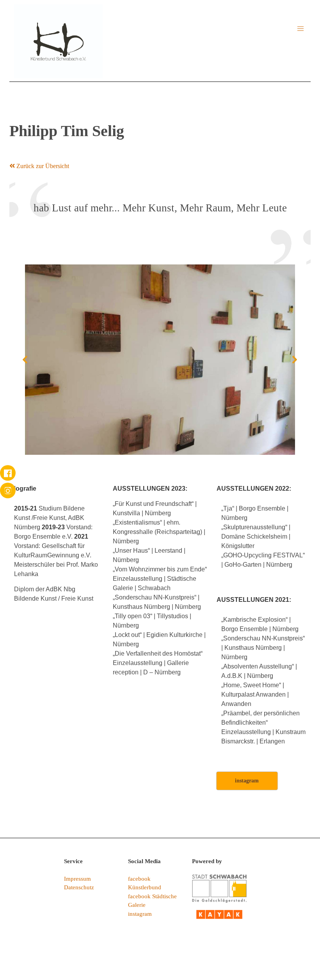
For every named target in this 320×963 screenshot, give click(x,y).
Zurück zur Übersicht (42, 166)
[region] (160, 359)
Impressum (77, 879)
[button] (300, 29)
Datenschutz (79, 887)
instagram (140, 914)
